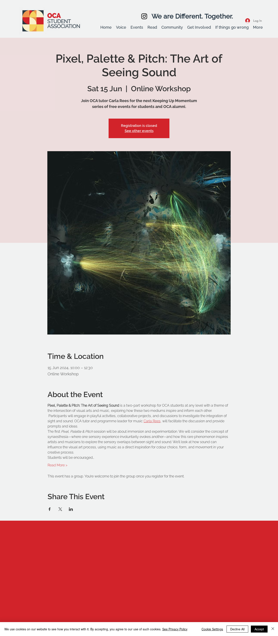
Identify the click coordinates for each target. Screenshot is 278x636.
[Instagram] (144, 16)
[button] (121, 27)
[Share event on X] (60, 509)
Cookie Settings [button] (212, 629)
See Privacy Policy (174, 629)
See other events (139, 131)
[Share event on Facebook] (50, 509)
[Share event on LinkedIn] (71, 509)
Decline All (237, 629)
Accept (259, 629)
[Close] (272, 629)
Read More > (57, 465)
